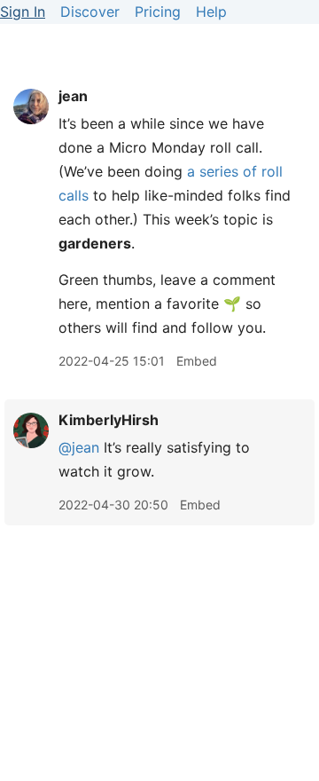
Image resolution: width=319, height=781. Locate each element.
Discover (90, 11)
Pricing (158, 11)
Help (211, 11)
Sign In (22, 11)
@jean (78, 447)
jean (73, 96)
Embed (196, 360)
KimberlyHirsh (108, 420)
